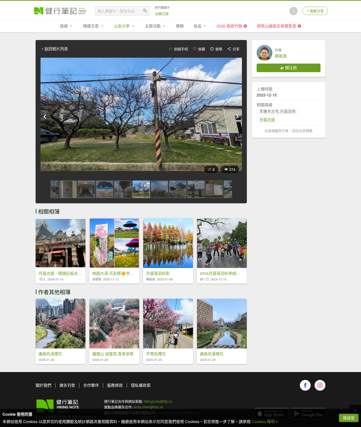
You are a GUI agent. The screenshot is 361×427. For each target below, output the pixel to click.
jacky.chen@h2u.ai (148, 406)
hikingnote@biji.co (158, 401)
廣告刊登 (67, 385)
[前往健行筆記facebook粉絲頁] (305, 385)
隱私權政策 (141, 385)
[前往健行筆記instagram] (320, 385)
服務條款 (115, 385)
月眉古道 (267, 119)
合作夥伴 (91, 385)
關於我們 (43, 385)
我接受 (349, 418)
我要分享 (317, 10)
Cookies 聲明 (263, 421)
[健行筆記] (60, 10)
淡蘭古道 (162, 13)
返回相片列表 (56, 49)
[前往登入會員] (293, 11)
